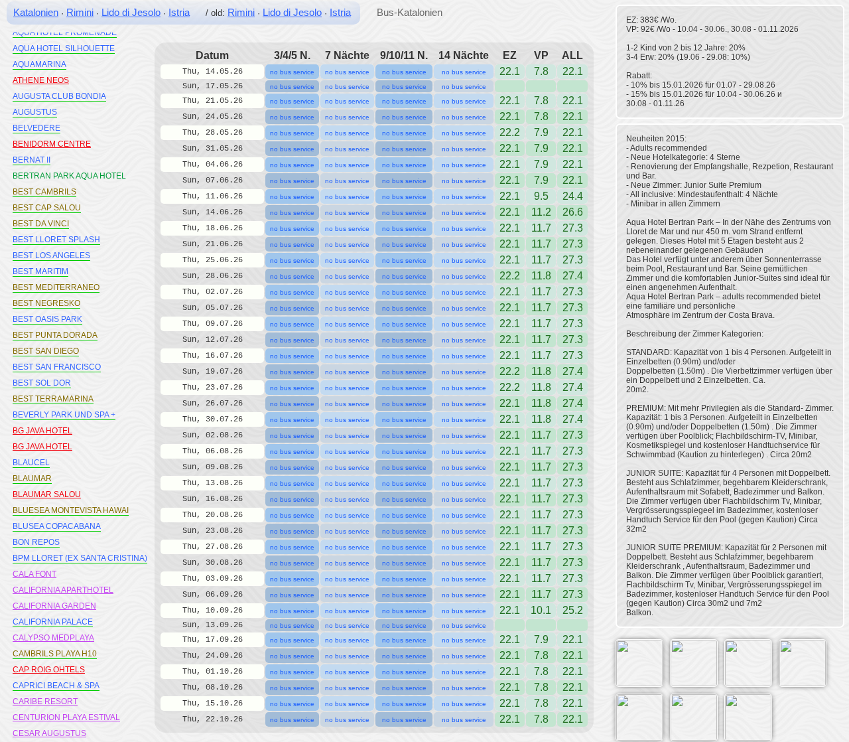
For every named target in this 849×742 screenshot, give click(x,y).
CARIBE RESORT (45, 701)
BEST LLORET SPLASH (56, 239)
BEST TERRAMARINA (53, 399)
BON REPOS (36, 542)
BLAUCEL (31, 462)
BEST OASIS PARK (47, 319)
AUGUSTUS (35, 112)
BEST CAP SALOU (47, 207)
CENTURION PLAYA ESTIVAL (66, 717)
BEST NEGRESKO (46, 303)
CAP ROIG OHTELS (49, 669)
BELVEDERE (36, 128)
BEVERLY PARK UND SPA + (64, 414)
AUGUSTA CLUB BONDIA (59, 96)
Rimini (80, 12)
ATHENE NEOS (41, 80)
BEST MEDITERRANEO (56, 287)
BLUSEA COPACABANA (57, 526)
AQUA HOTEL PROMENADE (65, 32)
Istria (179, 12)
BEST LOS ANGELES (51, 255)
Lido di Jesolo (131, 12)
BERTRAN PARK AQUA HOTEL (69, 176)
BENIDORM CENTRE (52, 144)
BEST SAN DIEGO (46, 351)
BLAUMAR (32, 478)
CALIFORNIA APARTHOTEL (63, 590)
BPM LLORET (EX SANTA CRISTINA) (80, 558)
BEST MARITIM (40, 271)
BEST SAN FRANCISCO (57, 367)
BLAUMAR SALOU (47, 494)
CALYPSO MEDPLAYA (53, 637)
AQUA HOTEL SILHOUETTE (64, 48)
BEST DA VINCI (41, 223)
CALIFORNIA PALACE (53, 622)
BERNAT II (31, 160)
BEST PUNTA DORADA (55, 335)
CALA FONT (34, 574)
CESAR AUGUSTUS (49, 733)
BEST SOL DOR (42, 383)
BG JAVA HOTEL (42, 430)
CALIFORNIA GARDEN (54, 606)
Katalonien (35, 12)
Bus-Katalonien (409, 12)
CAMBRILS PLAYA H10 (55, 653)
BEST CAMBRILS (44, 191)
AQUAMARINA (39, 64)
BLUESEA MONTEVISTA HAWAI (71, 510)
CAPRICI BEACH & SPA (56, 685)
